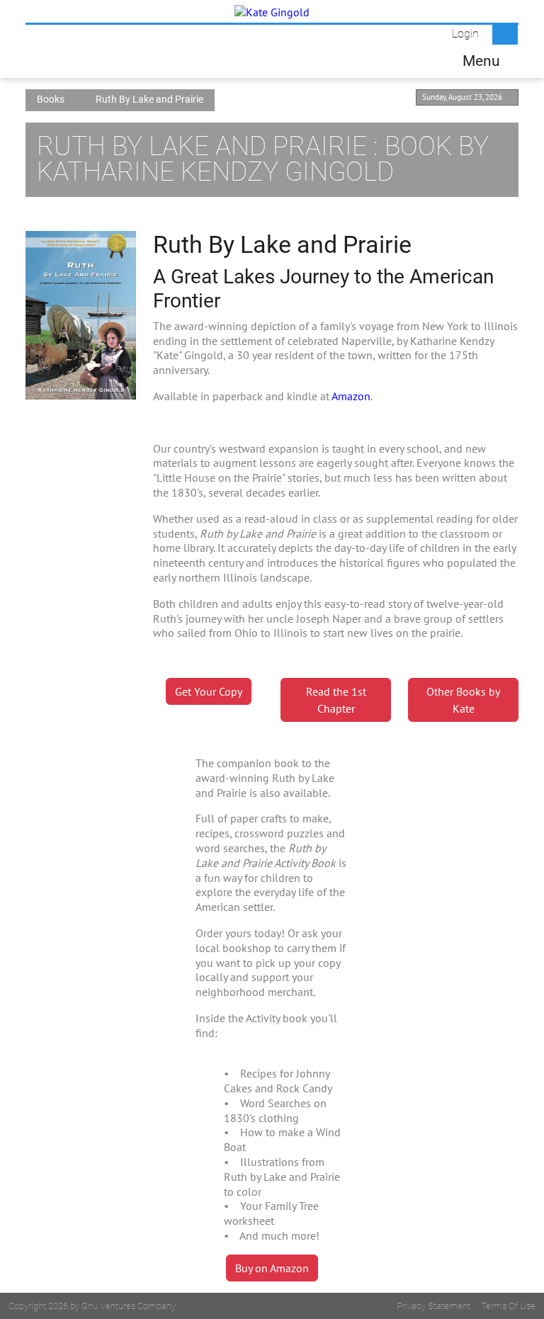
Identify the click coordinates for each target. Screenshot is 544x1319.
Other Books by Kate (463, 699)
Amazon (351, 396)
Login (465, 33)
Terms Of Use (508, 1305)
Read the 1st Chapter (336, 699)
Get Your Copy (208, 691)
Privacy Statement (433, 1305)
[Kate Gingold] (272, 11)
